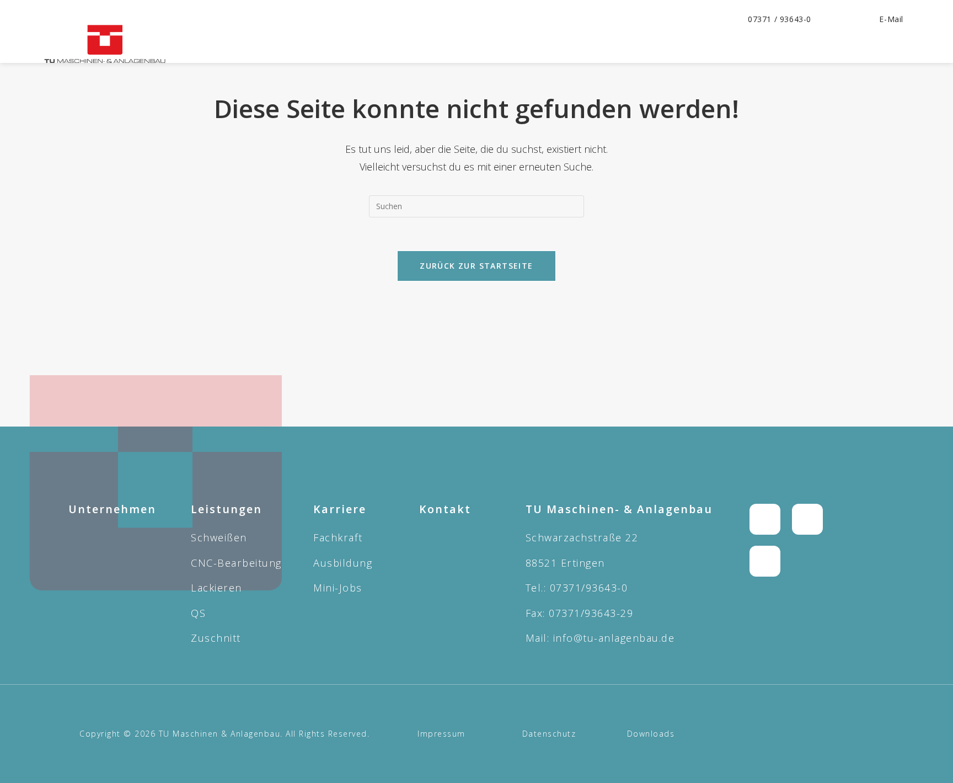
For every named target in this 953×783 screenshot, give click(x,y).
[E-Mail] (869, 19)
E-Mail (891, 19)
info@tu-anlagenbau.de (614, 637)
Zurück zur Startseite (476, 265)
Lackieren (216, 587)
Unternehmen (112, 509)
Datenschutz (549, 733)
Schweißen (219, 537)
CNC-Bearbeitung (236, 562)
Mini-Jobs (337, 587)
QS (198, 613)
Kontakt (445, 509)
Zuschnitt (216, 637)
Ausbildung (342, 562)
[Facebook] (807, 519)
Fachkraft (338, 537)
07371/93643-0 (589, 587)
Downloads (651, 733)
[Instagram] (764, 519)
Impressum (441, 733)
